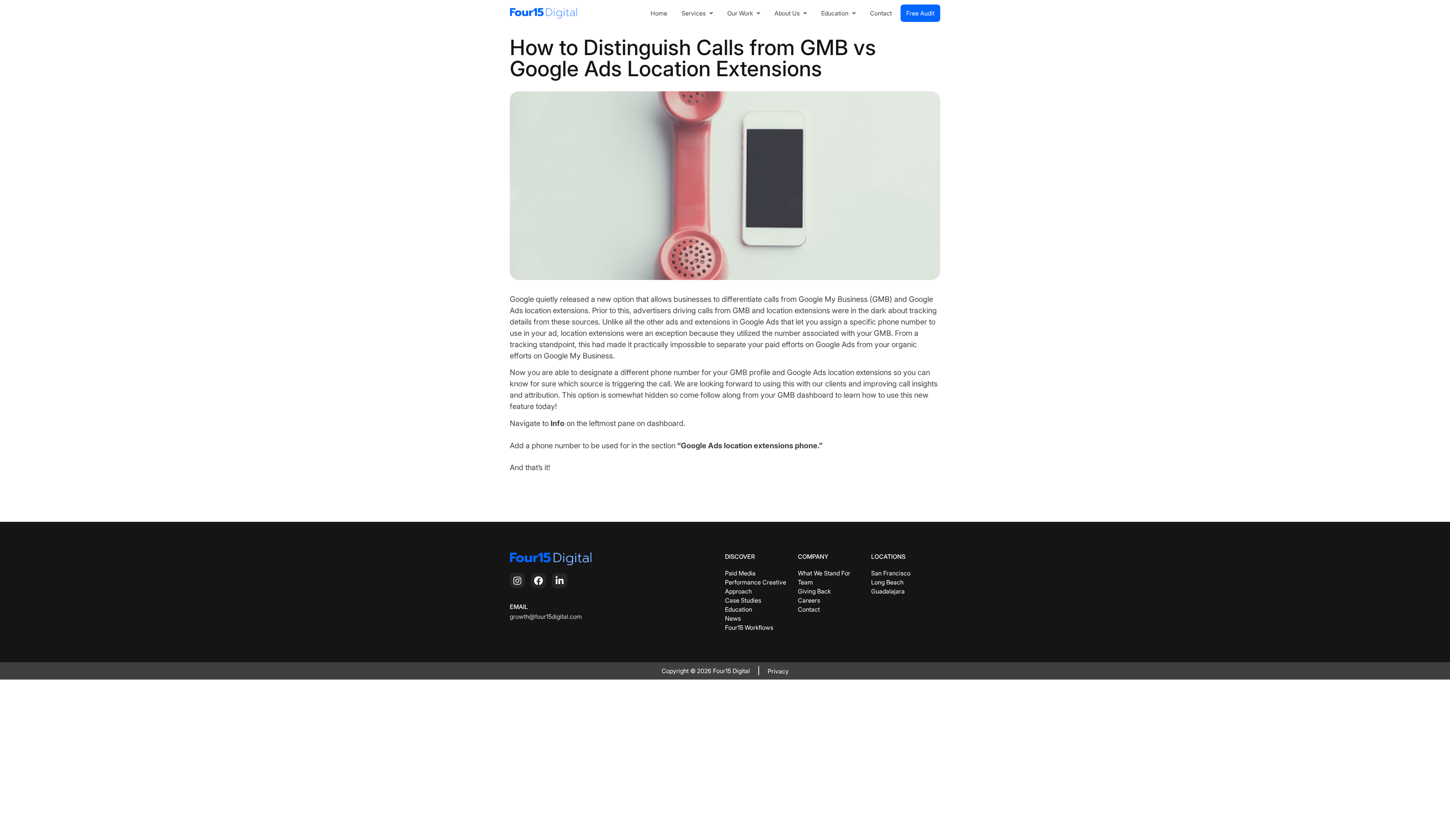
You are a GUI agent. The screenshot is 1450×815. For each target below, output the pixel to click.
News (733, 618)
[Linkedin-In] (559, 580)
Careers (809, 600)
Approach (738, 591)
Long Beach (887, 582)
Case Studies (743, 600)
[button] (697, 13)
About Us (787, 13)
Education (834, 13)
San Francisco (890, 573)
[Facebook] (538, 580)
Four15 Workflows (749, 627)
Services (694, 13)
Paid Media (740, 573)
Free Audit (920, 13)
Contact (881, 13)
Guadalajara (888, 591)
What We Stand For (824, 573)
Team (805, 582)
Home (659, 13)
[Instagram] (517, 580)
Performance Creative (755, 582)
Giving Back (814, 591)
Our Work (740, 13)
